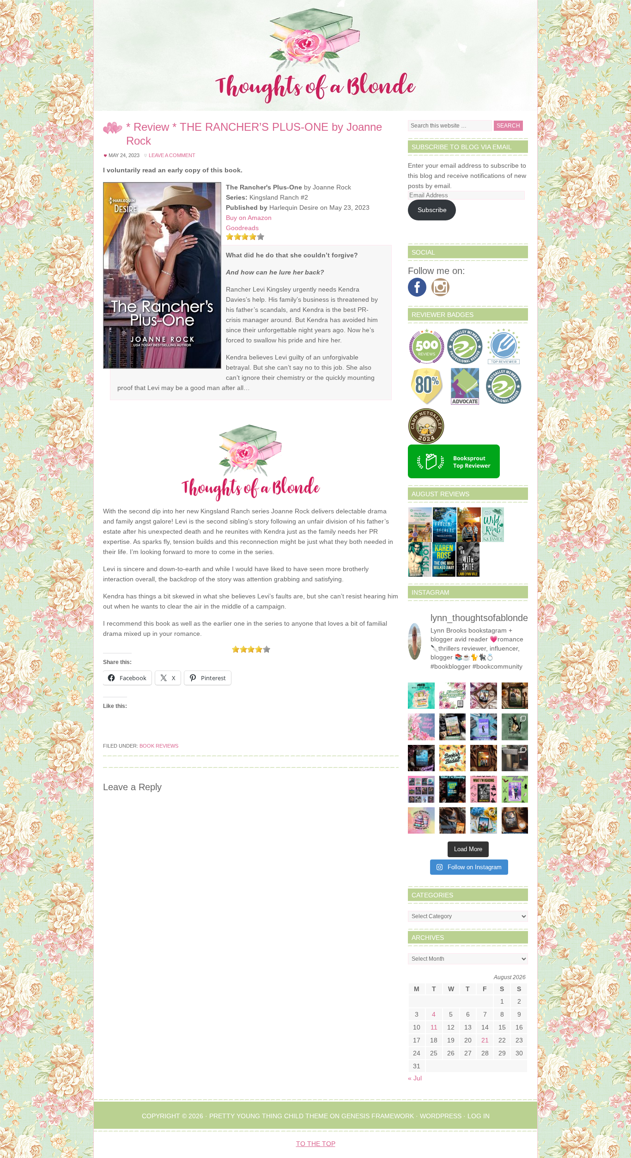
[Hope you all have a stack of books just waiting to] (452, 758)
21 (485, 1040)
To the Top (315, 1143)
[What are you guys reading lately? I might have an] (421, 726)
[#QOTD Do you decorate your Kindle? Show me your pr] (452, 696)
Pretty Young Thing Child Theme (268, 1116)
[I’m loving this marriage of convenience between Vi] (515, 789)
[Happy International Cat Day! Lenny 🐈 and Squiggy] (515, 726)
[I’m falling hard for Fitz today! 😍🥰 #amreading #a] (483, 696)
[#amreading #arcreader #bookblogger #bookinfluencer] (515, 820)
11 (434, 1027)
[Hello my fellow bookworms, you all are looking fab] (421, 789)
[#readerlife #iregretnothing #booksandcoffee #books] (421, 820)
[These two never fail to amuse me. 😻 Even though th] (515, 758)
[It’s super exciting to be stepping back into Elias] (483, 820)
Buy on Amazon (249, 217)
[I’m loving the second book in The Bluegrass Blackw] (483, 758)
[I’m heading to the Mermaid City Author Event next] (483, 726)
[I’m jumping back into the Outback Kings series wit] (515, 696)
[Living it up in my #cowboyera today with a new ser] (452, 820)
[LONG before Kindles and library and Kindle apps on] (421, 696)
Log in (478, 1116)
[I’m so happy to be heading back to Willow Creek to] (452, 726)
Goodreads (242, 228)
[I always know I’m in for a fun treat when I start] (483, 789)
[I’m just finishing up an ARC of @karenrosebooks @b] (452, 789)
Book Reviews (159, 746)
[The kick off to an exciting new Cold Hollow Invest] (421, 758)
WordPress (440, 1116)
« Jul (415, 1078)
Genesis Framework (377, 1116)
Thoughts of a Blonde (315, 55)
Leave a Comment (172, 155)
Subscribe (432, 209)
